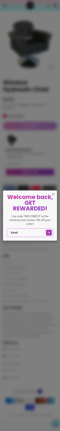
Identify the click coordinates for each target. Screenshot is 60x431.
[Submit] (49, 233)
